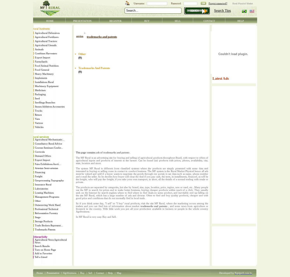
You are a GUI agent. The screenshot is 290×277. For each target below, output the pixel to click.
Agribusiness (69, 273)
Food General (42, 69)
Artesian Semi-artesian (46, 168)
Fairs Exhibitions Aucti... (48, 164)
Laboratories (41, 188)
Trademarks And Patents (94, 68)
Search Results (42, 246)
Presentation (53, 273)
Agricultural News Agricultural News (51, 241)
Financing (40, 172)
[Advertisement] (129, 43)
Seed (37, 98)
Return (38, 114)
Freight (38, 176)
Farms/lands (41, 61)
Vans (37, 118)
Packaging (40, 94)
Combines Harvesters (46, 53)
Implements (41, 78)
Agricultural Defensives (47, 33)
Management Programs (47, 196)
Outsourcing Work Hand (47, 205)
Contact (100, 273)
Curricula (40, 151)
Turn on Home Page (45, 249)
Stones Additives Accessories (50, 106)
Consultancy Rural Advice (48, 143)
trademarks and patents (102, 36)
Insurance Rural (43, 184)
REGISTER (115, 21)
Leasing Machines (44, 192)
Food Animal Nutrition (47, 65)
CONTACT (209, 21)
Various (39, 123)
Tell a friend (41, 257)
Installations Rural (44, 82)
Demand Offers (43, 156)
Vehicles (39, 127)
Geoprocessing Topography (49, 180)
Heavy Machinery (44, 73)
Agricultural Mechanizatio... (49, 139)
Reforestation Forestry (46, 213)
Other (38, 201)
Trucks (38, 110)
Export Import (42, 57)
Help (110, 273)
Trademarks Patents (45, 229)
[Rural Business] (41, 28)
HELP (240, 21)
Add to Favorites (43, 253)
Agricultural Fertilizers (46, 37)
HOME (50, 21)
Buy (82, 273)
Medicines (40, 90)
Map (119, 273)
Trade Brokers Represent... (49, 225)
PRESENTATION (82, 21)
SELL (178, 21)
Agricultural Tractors (46, 41)
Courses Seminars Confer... (49, 147)
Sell (90, 273)
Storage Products (44, 221)
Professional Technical (46, 209)
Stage (38, 217)
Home (39, 273)
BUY (147, 21)
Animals (39, 49)
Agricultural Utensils (45, 45)
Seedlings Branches (45, 102)
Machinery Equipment (46, 86)
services (79, 36)
